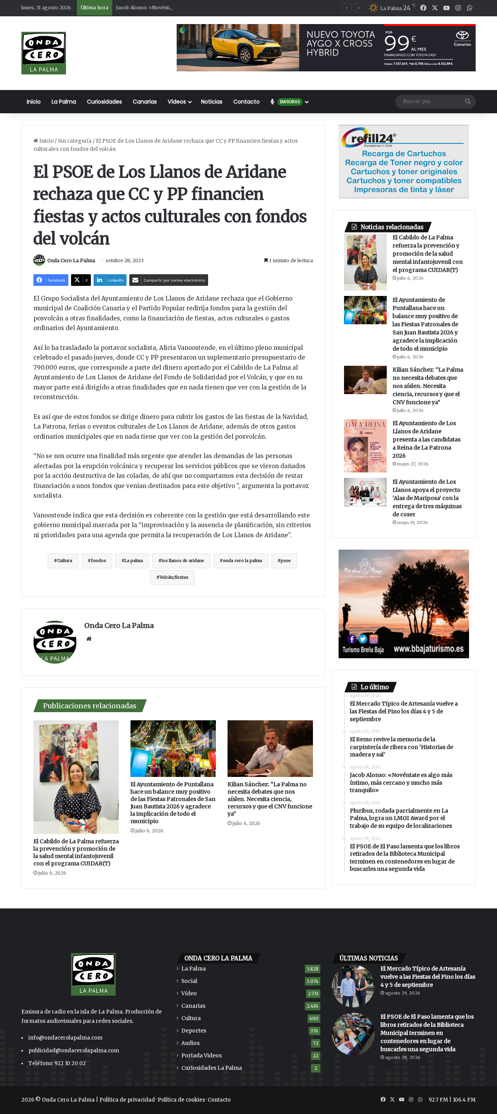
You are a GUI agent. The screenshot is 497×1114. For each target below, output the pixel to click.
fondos (98, 560)
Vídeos (177, 102)
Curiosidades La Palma (211, 1068)
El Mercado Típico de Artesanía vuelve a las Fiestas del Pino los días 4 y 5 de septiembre (428, 976)
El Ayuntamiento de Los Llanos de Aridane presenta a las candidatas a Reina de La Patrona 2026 (427, 439)
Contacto (246, 102)
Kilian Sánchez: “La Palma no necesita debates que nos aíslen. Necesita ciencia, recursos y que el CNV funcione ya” (270, 799)
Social (189, 981)
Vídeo (189, 993)
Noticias (211, 102)
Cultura (64, 560)
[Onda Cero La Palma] (43, 53)
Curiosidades (104, 102)
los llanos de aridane (183, 560)
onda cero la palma (242, 560)
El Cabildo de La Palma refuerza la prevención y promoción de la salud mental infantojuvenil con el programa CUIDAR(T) (76, 852)
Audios (190, 1043)
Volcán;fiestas (174, 577)
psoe (286, 560)
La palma (133, 560)
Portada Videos (201, 1055)
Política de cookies (181, 1100)
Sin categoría (75, 141)
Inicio (34, 102)
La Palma (64, 102)
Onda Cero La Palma (71, 260)
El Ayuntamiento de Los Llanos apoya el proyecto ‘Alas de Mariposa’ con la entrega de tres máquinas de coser (427, 498)
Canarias (145, 102)
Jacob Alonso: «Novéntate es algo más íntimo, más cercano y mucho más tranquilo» (214, 7)
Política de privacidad (127, 1100)
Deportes (193, 1031)
